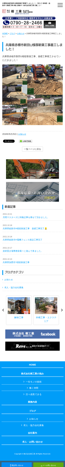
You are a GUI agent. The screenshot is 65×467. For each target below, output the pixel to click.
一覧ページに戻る (32, 149)
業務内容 (32, 402)
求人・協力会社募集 (13, 287)
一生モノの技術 (34, 381)
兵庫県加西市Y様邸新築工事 (16, 261)
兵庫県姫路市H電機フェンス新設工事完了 (22, 238)
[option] (14, 310)
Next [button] (61, 310)
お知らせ (20, 33)
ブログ (12, 33)
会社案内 (32, 433)
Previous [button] (3, 310)
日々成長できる (34, 394)
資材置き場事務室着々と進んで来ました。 (23, 249)
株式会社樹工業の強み (32, 373)
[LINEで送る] (25, 141)
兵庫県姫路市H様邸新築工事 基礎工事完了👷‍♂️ (25, 227)
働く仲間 (33, 388)
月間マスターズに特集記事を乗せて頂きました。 (26, 215)
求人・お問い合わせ (32, 442)
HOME (5, 33)
